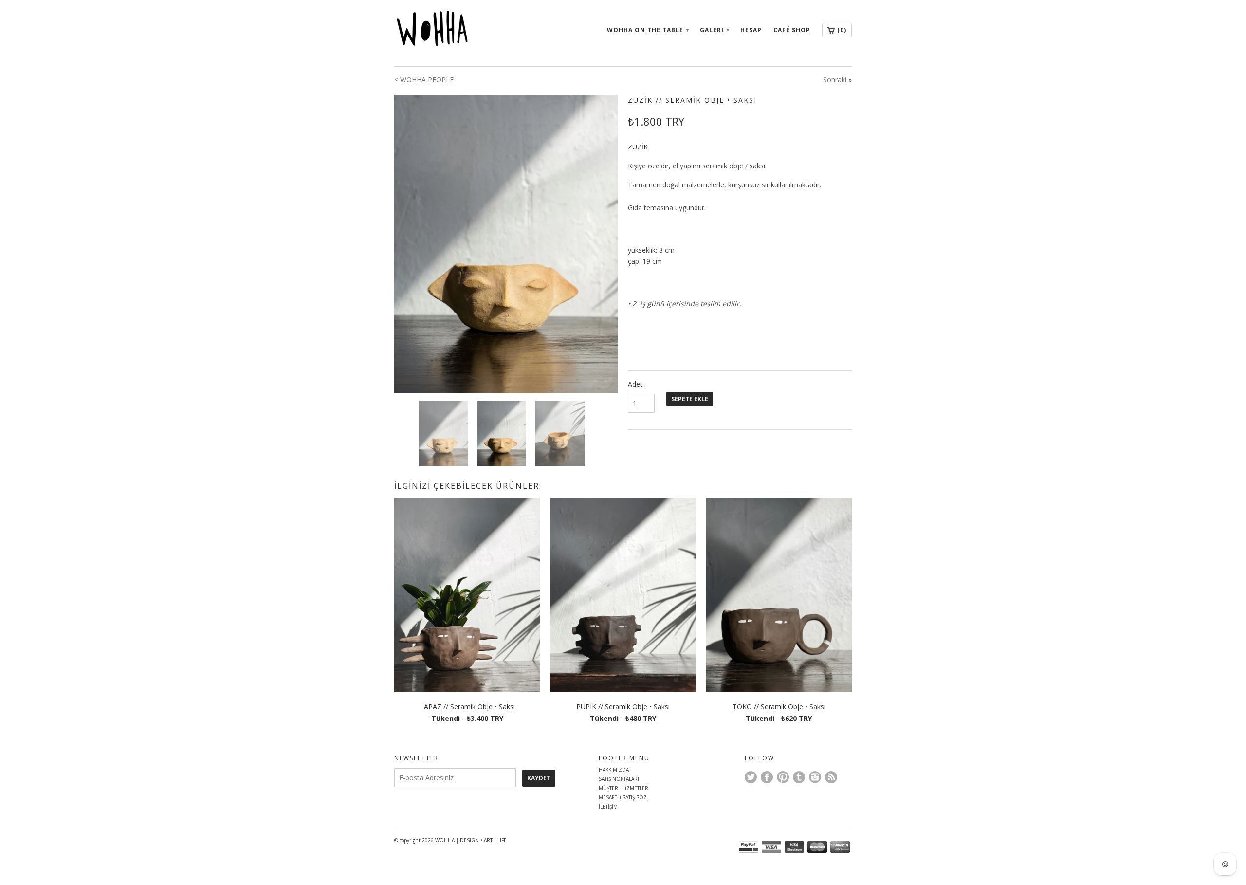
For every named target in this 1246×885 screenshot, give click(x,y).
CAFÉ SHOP (791, 30)
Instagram (815, 777)
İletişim (608, 806)
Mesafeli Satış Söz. (623, 797)
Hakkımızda (614, 769)
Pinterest (783, 777)
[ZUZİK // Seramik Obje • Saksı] (506, 244)
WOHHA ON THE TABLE (647, 30)
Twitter (751, 777)
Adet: (636, 383)
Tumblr (799, 777)
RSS (831, 777)
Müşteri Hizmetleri (624, 788)
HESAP (751, 30)
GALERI (714, 30)
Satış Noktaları (619, 778)
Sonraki (834, 79)
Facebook (767, 777)
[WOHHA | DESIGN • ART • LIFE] (467, 31)
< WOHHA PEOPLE (424, 79)
